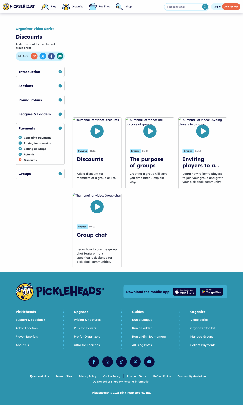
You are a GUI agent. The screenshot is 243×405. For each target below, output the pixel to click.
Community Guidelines (192, 376)
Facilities (104, 6)
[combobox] (183, 6)
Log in (217, 6)
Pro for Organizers (87, 336)
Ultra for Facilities (87, 345)
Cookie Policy (111, 376)
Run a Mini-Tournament (149, 336)
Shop (128, 6)
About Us (22, 345)
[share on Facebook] (51, 56)
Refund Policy (162, 376)
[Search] (205, 7)
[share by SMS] (60, 56)
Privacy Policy (87, 376)
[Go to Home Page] (19, 6)
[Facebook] (93, 361)
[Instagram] (107, 361)
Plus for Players (85, 328)
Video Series (199, 320)
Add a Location (27, 328)
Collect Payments (203, 345)
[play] (97, 131)
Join (231, 6)
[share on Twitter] (43, 56)
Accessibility (41, 376)
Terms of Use (64, 376)
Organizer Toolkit (202, 328)
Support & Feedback (30, 320)
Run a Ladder (142, 328)
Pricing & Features (87, 320)
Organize (77, 6)
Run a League (142, 320)
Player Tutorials (27, 336)
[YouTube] (149, 361)
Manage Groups (201, 336)
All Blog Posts (142, 345)
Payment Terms (136, 376)
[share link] (34, 56)
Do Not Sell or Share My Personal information (121, 381)
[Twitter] (135, 361)
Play (53, 6)
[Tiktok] (121, 361)
